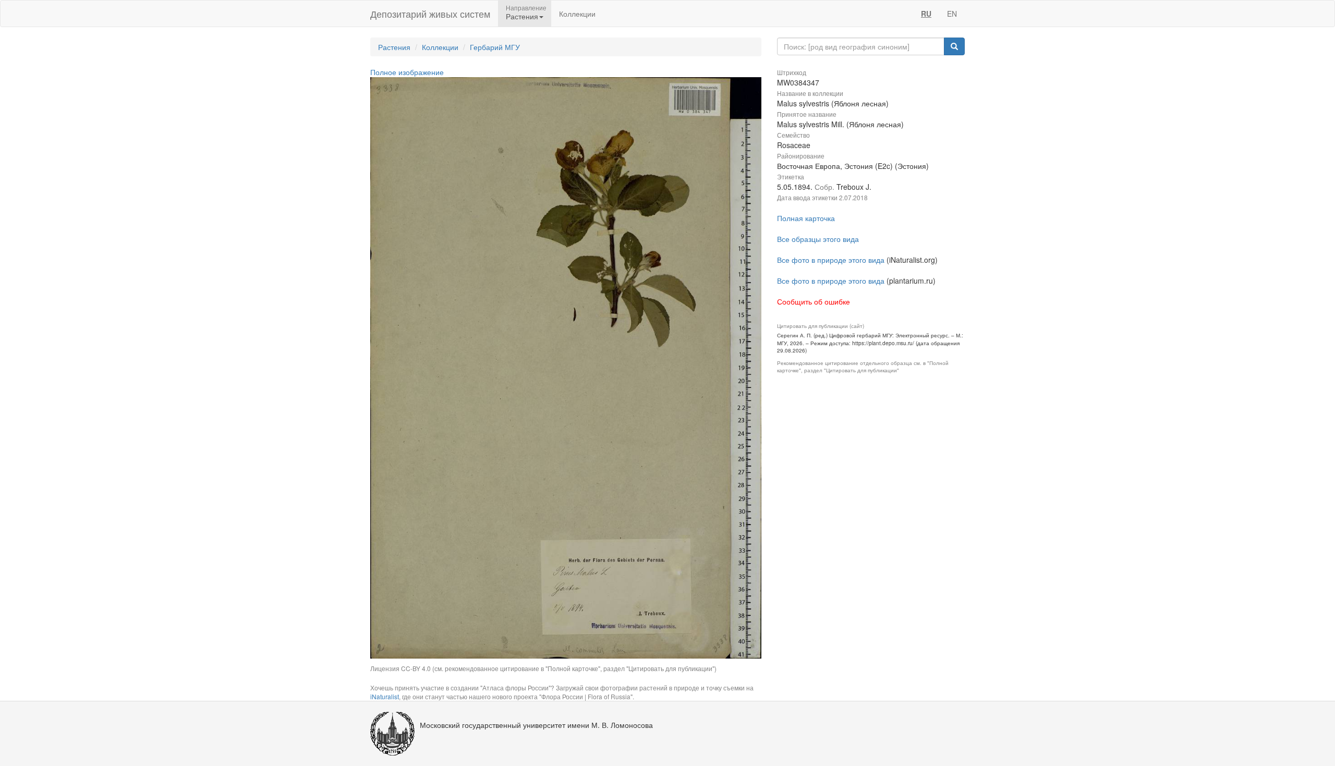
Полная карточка (806, 218)
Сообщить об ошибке (813, 301)
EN (952, 13)
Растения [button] (522, 16)
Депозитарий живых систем (430, 13)
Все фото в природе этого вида (830, 259)
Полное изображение (407, 72)
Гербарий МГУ (495, 47)
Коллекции (577, 13)
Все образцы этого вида (818, 239)
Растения (394, 47)
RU (926, 13)
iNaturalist (384, 696)
